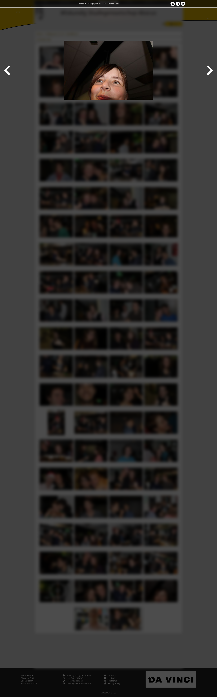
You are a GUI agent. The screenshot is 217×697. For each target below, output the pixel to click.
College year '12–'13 (96, 3)
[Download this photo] (172, 3)
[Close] (183, 3)
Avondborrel (113, 3)
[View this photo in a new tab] (178, 3)
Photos (81, 3)
